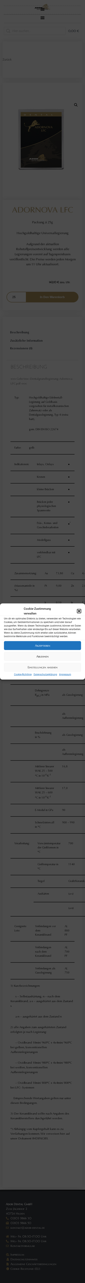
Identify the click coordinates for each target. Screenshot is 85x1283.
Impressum (65, 674)
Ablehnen (42, 656)
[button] (79, 611)
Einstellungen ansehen (43, 667)
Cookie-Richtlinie (23, 674)
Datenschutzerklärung (45, 674)
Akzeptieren (42, 645)
